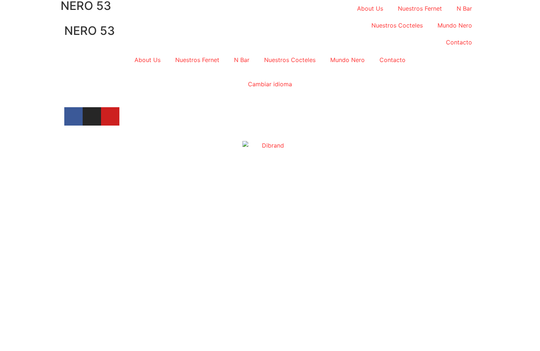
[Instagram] (92, 116)
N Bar (464, 8)
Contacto (459, 42)
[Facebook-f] (73, 116)
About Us (370, 8)
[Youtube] (110, 116)
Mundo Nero (455, 25)
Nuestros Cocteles (397, 25)
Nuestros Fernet (420, 8)
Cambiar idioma (270, 84)
